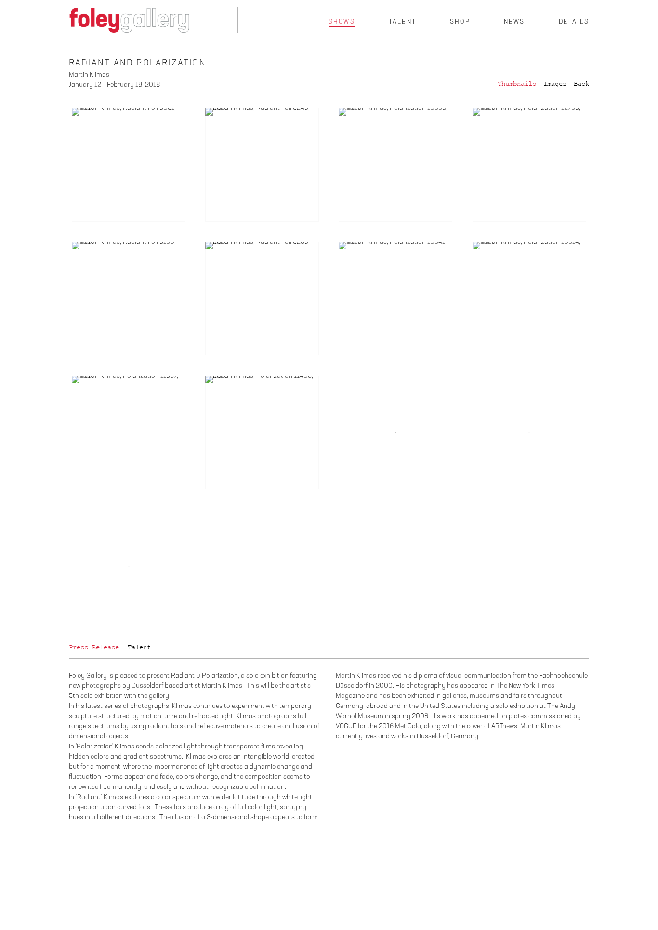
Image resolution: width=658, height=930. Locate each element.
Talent (402, 22)
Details (574, 22)
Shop (460, 22)
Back (581, 83)
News (514, 22)
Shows (342, 22)
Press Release (94, 647)
